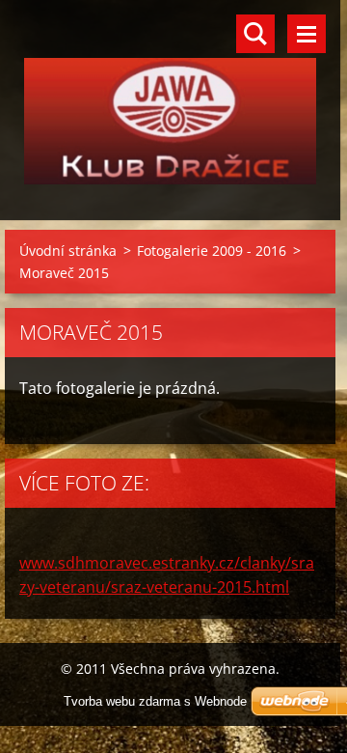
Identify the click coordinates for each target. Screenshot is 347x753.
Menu (306, 33)
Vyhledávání (255, 33)
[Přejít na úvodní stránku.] (170, 98)
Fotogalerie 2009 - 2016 (211, 250)
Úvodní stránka (68, 250)
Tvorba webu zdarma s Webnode (155, 701)
